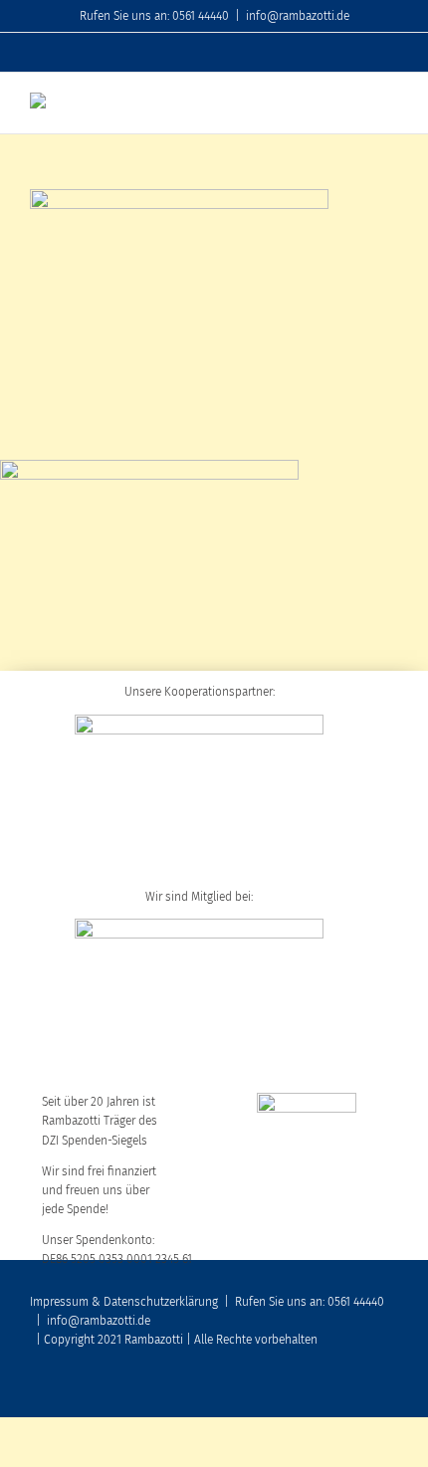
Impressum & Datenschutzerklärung (124, 1302)
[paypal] (392, 1389)
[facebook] (297, 1389)
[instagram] (360, 1389)
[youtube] (328, 1389)
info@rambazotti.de (297, 16)
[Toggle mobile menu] (390, 103)
